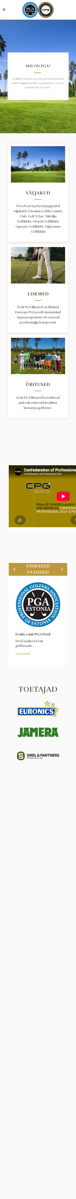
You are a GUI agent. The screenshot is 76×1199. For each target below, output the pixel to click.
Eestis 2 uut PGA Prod (32, 634)
